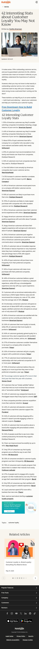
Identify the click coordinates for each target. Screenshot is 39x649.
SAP (35, 396)
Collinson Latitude (8, 470)
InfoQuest (24, 390)
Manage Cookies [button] (28, 640)
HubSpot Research (16, 197)
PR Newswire (13, 455)
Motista (25, 300)
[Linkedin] (25, 614)
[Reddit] (30, 614)
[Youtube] (16, 614)
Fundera (5, 412)
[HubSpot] (19, 628)
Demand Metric (7, 430)
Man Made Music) (12, 446)
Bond (34, 479)
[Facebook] (7, 614)
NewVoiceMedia (7, 172)
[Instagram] (12, 614)
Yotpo (12, 347)
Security (30, 636)
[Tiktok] (34, 614)
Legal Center (9, 636)
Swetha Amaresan (15, 29)
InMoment (5, 148)
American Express (25, 127)
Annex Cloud (6, 381)
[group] (19, 556)
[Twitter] (21, 614)
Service (6, 6)
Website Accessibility (12, 640)
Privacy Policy (21, 636)
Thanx (21, 492)
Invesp (25, 403)
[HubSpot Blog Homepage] (6, 2)
